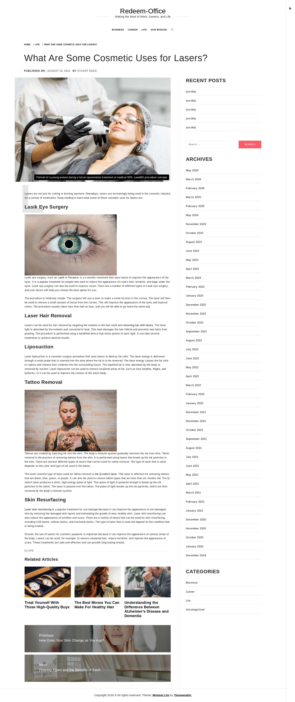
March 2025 (193, 197)
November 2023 (196, 224)
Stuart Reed (87, 71)
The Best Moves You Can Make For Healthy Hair (97, 604)
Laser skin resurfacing (38, 509)
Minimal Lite (161, 695)
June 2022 (192, 358)
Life (144, 29)
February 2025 (195, 206)
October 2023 (194, 233)
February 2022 (195, 394)
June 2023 (192, 250)
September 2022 (196, 331)
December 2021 (196, 412)
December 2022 (196, 304)
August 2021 (194, 448)
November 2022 (196, 313)
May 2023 (192, 260)
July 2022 (192, 349)
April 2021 (192, 483)
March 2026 (193, 179)
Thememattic (183, 695)
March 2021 (193, 492)
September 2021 (196, 438)
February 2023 (195, 286)
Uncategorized (195, 609)
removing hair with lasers (138, 325)
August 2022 (194, 340)
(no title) (191, 91)
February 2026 (195, 188)
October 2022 (194, 322)
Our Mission (159, 29)
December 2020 (196, 519)
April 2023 (192, 268)
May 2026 (192, 170)
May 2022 (192, 367)
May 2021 (192, 474)
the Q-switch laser (106, 474)
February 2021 (195, 501)
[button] (290, 8)
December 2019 (196, 555)
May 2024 (192, 215)
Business (118, 29)
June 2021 (192, 465)
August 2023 (194, 242)
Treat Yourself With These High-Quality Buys (47, 604)
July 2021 (192, 456)
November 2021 (196, 421)
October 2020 (194, 537)
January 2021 (194, 510)
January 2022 (194, 403)
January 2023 (194, 295)
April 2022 (192, 376)
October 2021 (194, 430)
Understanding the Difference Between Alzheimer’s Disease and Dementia (146, 609)
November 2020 (196, 528)
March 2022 (193, 385)
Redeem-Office (143, 11)
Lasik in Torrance (68, 277)
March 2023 (193, 277)
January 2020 (194, 546)
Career (133, 29)
